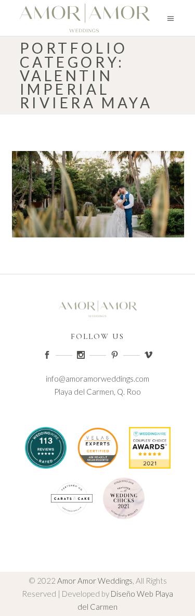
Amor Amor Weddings (95, 580)
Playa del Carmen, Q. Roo (97, 391)
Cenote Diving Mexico (97, 538)
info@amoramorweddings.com (97, 378)
